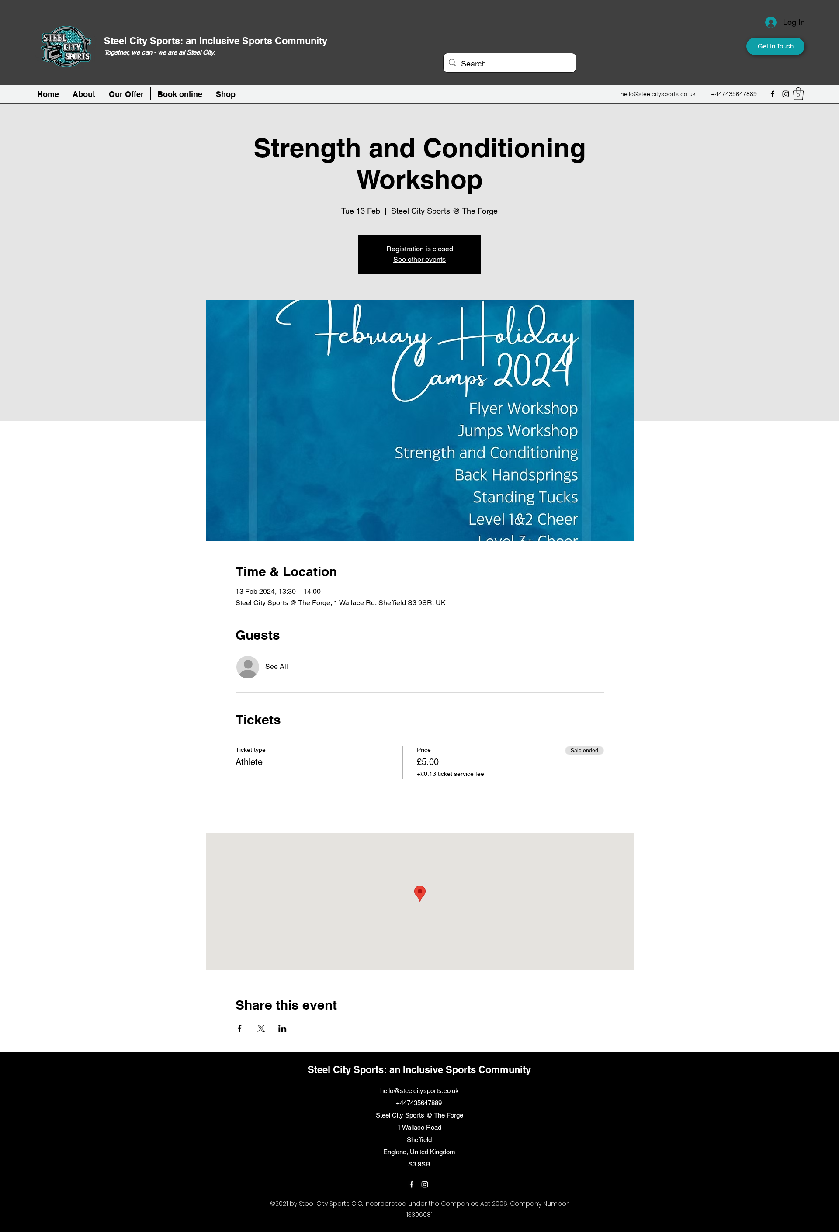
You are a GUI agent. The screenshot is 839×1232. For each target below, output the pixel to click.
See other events (419, 259)
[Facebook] (772, 94)
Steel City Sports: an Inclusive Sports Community (215, 40)
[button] (180, 93)
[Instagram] (785, 94)
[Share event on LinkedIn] (282, 1028)
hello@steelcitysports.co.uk (658, 94)
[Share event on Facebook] (240, 1028)
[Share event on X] (261, 1028)
